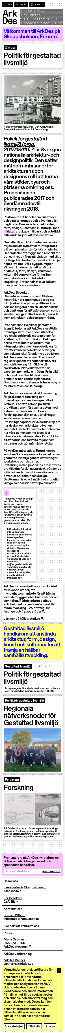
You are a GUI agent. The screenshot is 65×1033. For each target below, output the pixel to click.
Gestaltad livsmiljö (17, 666)
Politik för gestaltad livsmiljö (24, 700)
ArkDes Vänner (14, 960)
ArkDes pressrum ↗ (17, 946)
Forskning (12, 779)
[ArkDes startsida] (10, 17)
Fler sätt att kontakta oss (21, 926)
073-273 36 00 (14, 943)
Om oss (10, 47)
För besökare (13, 898)
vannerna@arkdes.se (18, 963)
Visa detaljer (14, 1026)
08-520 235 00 (14, 915)
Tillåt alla (34, 1026)
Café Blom (11, 901)
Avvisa (50, 1026)
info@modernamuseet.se (21, 919)
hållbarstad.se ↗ (31, 618)
